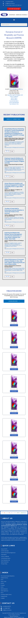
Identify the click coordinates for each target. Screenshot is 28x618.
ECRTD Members (5, 550)
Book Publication (5, 562)
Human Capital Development (15, 167)
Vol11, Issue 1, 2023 (14, 499)
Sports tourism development (15, 141)
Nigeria (6, 168)
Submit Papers (14, 98)
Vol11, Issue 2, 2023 (14, 477)
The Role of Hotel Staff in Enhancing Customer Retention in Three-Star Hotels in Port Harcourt (14, 211)
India (23, 167)
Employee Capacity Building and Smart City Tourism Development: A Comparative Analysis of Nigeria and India (14, 160)
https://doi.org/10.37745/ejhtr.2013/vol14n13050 (15, 172)
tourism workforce (17, 170)
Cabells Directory (4, 577)
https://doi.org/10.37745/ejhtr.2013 (15, 95)
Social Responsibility (17, 269)
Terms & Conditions (14, 616)
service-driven (13, 246)
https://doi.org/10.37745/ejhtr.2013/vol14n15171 (15, 147)
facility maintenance (9, 218)
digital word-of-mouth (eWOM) (14, 142)
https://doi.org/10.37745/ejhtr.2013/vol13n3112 (14, 248)
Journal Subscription (14, 101)
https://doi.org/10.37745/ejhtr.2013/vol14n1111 (14, 222)
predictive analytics (17, 194)
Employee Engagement (14, 192)
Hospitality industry (13, 243)
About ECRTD (4, 549)
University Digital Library (6, 594)
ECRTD (2, 583)
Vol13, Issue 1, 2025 (14, 389)
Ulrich (2, 579)
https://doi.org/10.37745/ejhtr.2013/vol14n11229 (15, 197)
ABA (10, 268)
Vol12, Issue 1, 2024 (14, 455)
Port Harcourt (20, 217)
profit (21, 270)
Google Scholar (4, 596)
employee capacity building (10, 169)
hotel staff (22, 218)
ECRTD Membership (14, 102)
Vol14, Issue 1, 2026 (14, 323)
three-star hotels (8, 219)
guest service (16, 218)
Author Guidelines (14, 96)
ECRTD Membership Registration (8, 552)
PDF (12, 151)
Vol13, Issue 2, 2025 (14, 367)
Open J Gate (3, 581)
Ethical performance (9, 269)
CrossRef (2, 598)
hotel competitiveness (13, 245)
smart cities (19, 169)
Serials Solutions (4, 588)
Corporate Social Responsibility (17, 268)
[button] (14, 19)
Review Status (14, 99)
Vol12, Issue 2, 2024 (14, 433)
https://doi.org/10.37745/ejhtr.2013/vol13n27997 (15, 272)
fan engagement (18, 142)
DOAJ (2, 587)
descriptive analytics (16, 193)
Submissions (3, 554)
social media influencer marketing (13, 144)
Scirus (2, 592)
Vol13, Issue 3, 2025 (14, 345)
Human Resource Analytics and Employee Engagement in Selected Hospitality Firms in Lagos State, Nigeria (14, 186)
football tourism (8, 143)
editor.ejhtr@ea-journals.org (16, 89)
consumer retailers (16, 270)
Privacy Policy (4, 563)
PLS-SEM (10, 168)
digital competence (17, 168)
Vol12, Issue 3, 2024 (14, 411)
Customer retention (13, 217)
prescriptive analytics (9, 195)
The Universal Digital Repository (7, 575)
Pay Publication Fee (14, 104)
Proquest (3, 585)
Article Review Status (5, 558)
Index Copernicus (4, 590)
